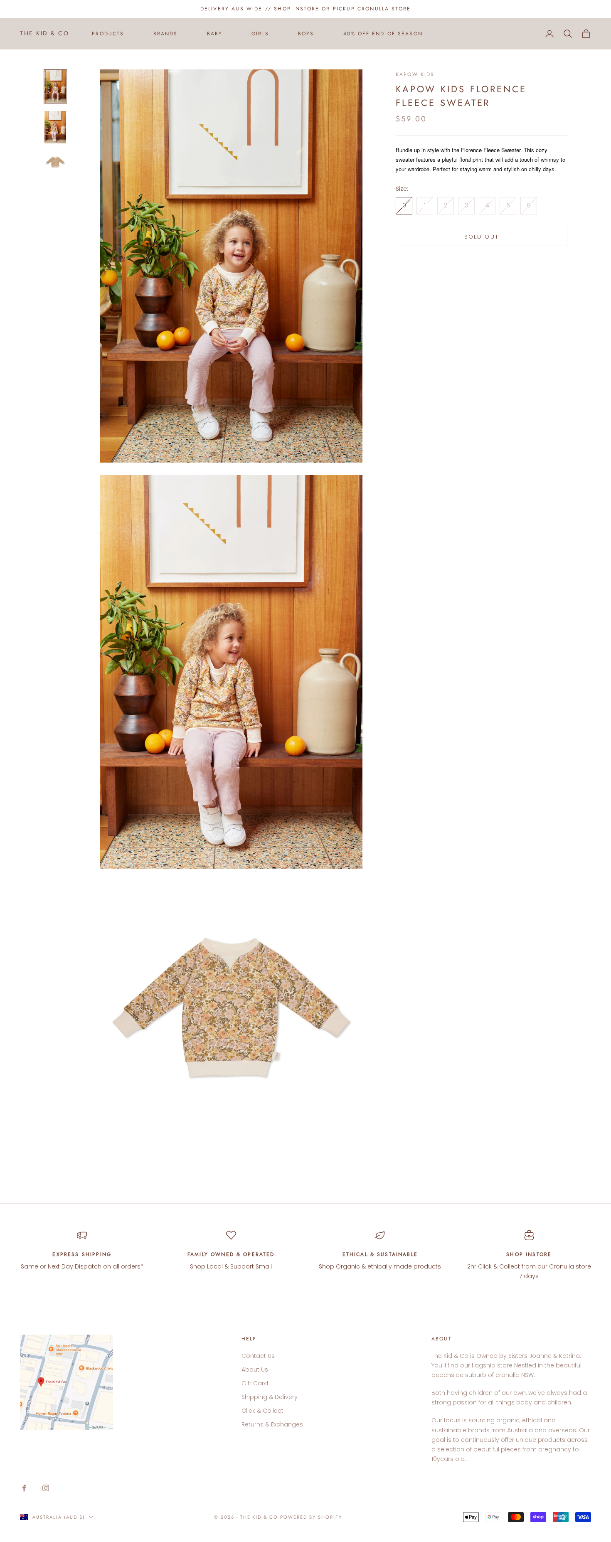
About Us (254, 1369)
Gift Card (254, 1383)
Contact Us (258, 1356)
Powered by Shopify (311, 1517)
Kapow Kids (415, 74)
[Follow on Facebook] (24, 1488)
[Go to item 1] (55, 86)
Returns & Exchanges (272, 1424)
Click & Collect (262, 1411)
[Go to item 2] (55, 127)
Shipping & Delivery (269, 1397)
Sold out (481, 237)
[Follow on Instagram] (46, 1488)
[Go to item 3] (55, 162)
